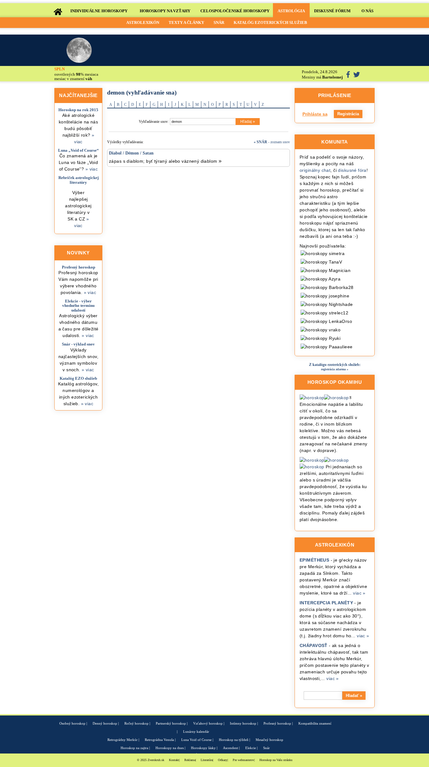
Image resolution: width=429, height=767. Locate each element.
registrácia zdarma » (334, 369)
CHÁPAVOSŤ (314, 645)
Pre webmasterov (243, 760)
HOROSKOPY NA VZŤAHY (165, 10)
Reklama (189, 760)
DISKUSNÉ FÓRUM (332, 10)
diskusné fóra (352, 170)
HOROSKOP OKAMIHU (334, 382)
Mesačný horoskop (269, 740)
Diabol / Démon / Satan (131, 152)
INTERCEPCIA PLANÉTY (326, 602)
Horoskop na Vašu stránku (275, 760)
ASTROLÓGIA (291, 10)
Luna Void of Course (196, 740)
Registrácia (348, 114)
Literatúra (207, 760)
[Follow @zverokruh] (356, 75)
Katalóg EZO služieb (78, 378)
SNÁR (219, 22)
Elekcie (250, 748)
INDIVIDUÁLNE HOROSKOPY (99, 10)
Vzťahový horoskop (208, 723)
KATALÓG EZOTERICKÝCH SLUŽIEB (270, 22)
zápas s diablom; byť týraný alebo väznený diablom (165, 161)
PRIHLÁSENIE (334, 95)
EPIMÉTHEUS (314, 560)
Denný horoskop (105, 723)
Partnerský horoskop (171, 723)
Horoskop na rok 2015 (78, 109)
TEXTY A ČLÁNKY (186, 22)
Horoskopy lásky (203, 748)
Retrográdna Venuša (159, 740)
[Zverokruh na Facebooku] (348, 75)
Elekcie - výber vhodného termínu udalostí (78, 306)
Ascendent (230, 748)
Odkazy (222, 760)
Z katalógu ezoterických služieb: (335, 364)
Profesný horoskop (78, 267)
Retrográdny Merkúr (122, 740)
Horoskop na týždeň (233, 740)
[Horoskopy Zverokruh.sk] (58, 11)
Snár (266, 748)
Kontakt (174, 760)
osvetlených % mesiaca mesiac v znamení (76, 74)
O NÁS (367, 10)
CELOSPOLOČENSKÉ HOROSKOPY (234, 10)
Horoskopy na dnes (169, 748)
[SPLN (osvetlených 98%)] (80, 50)
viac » (359, 593)
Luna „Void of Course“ (78, 150)
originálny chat (315, 170)
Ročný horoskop (136, 723)
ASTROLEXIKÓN (142, 22)
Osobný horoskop (72, 723)
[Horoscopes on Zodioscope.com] (368, 74)
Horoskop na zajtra (134, 748)
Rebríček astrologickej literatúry (78, 179)
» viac (91, 168)
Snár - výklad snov (78, 344)
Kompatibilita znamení (314, 723)
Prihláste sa (315, 114)
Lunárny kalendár (196, 731)
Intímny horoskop (243, 723)
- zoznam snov (272, 142)
